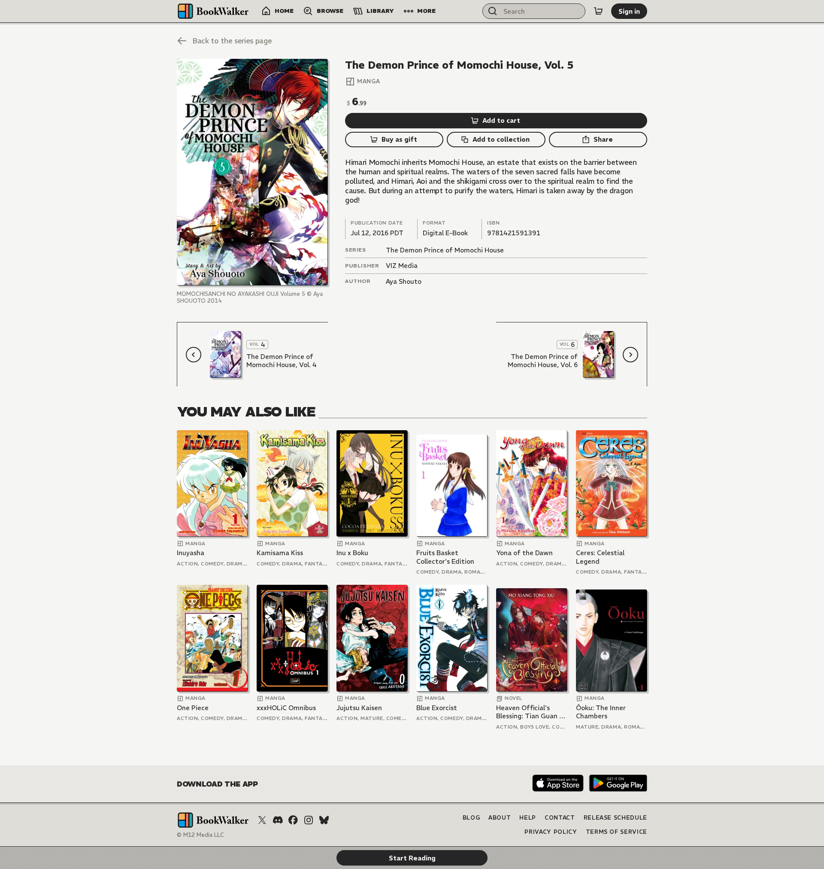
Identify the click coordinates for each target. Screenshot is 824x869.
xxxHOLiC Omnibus (286, 708)
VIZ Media (402, 265)
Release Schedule (615, 817)
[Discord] (278, 820)
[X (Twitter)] (262, 820)
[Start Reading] (252, 172)
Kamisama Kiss (280, 553)
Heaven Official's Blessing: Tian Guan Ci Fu (530, 712)
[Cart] (598, 11)
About (499, 817)
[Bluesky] (324, 820)
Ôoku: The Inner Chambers (601, 712)
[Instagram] (308, 820)
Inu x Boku (352, 553)
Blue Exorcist (436, 708)
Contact (560, 817)
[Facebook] (293, 820)
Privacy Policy (550, 832)
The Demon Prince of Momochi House (445, 250)
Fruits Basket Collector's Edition (445, 557)
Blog (471, 817)
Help (527, 817)
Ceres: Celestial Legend (600, 557)
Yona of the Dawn (524, 553)
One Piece (193, 708)
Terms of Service (616, 832)
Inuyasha (190, 553)
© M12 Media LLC (200, 835)
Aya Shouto (403, 281)
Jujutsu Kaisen (359, 708)
